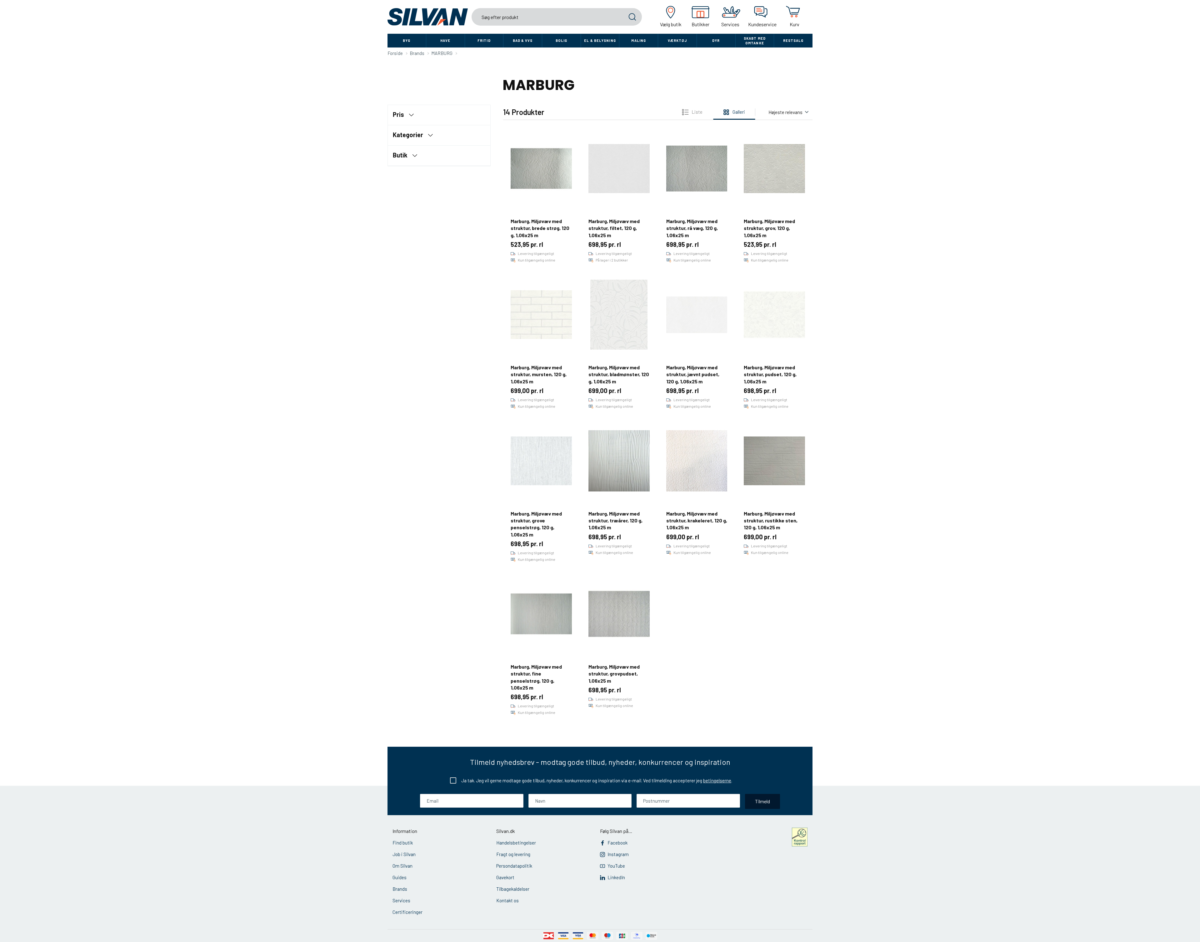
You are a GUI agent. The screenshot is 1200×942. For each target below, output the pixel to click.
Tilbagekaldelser (512, 889)
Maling (638, 40)
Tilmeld (762, 801)
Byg (406, 40)
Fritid (484, 40)
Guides (399, 877)
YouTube (616, 866)
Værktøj (677, 40)
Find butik (402, 842)
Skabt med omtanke (755, 40)
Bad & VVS (523, 40)
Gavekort (505, 877)
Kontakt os (507, 900)
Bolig (562, 40)
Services (401, 900)
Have (445, 40)
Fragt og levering (513, 854)
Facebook (618, 842)
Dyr (716, 40)
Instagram (618, 854)
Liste (697, 112)
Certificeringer (407, 912)
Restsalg (793, 40)
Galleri (738, 112)
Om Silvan (402, 866)
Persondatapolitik (514, 866)
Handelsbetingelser (516, 842)
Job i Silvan (404, 854)
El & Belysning (600, 40)
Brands (399, 889)
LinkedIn (616, 877)
